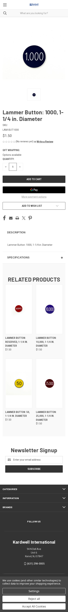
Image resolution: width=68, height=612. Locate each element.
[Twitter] (23, 218)
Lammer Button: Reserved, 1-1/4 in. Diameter (16, 341)
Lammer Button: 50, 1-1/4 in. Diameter (17, 414)
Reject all (34, 599)
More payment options (34, 196)
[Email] (11, 218)
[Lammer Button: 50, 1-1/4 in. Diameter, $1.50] (19, 383)
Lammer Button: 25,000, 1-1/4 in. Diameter (46, 415)
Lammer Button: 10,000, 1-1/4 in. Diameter (46, 341)
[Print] (17, 218)
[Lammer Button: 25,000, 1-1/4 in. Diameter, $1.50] (49, 383)
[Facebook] (4, 218)
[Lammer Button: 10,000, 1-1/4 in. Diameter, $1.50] (49, 309)
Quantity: (8, 159)
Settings (34, 591)
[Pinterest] (30, 218)
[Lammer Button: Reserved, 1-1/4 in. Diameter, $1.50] (19, 309)
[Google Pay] (34, 189)
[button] (43, 141)
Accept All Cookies (34, 606)
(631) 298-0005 (35, 563)
